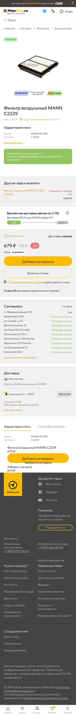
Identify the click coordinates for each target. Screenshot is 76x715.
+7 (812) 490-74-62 (27, 156)
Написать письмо (16, 578)
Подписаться (55, 527)
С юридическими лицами (26, 282)
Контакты (10, 585)
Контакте (53, 484)
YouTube (51, 500)
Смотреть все (13, 143)
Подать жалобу (14, 605)
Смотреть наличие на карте (20, 357)
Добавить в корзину (38, 262)
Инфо (69, 11)
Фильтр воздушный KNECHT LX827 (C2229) (24, 192)
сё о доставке (13, 410)
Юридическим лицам (19, 591)
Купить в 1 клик (38, 273)
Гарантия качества (51, 591)
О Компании (12, 643)
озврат (43, 585)
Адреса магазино (50, 560)
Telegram (52, 492)
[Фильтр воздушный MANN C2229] (38, 68)
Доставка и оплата (51, 578)
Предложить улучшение (12, 614)
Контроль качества (51, 598)
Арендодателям (15, 650)
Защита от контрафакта (47, 607)
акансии (11, 598)
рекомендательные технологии (46, 698)
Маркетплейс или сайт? (54, 616)
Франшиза (11, 636)
